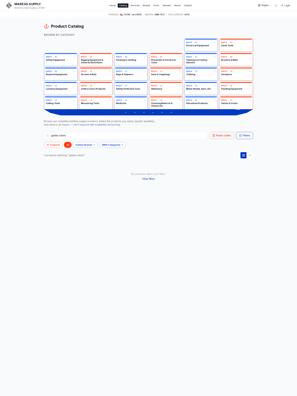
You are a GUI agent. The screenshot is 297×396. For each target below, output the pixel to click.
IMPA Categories (111, 144)
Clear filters (148, 178)
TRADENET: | (125, 14)
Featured (55, 144)
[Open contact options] (276, 5)
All (68, 144)
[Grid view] (243, 155)
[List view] (250, 155)
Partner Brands (84, 144)
